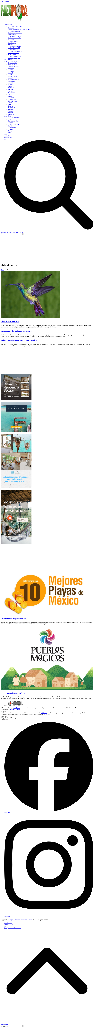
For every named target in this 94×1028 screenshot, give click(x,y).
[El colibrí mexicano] (30, 317)
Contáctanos (8, 923)
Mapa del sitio (8, 924)
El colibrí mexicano (10, 321)
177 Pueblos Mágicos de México (13, 693)
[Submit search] (23, 234)
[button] (12, 232)
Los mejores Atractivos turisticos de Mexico (19, 920)
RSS (5, 926)
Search (3, 234)
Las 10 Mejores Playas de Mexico (13, 619)
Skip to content (5, 1)
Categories (4, 718)
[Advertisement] (47, 249)
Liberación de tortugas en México (16, 331)
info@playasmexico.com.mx (12, 928)
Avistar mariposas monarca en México (19, 340)
